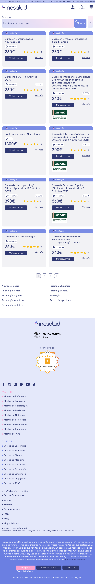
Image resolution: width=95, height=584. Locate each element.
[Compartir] (41, 52)
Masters (8, 505)
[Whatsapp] (21, 384)
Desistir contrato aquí (15, 528)
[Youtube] (28, 384)
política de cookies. (75, 560)
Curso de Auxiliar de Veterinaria (13, 1)
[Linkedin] (15, 384)
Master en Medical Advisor (63, 1)
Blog (6, 519)
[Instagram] (9, 384)
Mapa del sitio (11, 523)
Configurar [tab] (25, 568)
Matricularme (16, 58)
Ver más (39, 58)
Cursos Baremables (14, 495)
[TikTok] (34, 384)
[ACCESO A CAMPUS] (72, 7)
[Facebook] (3, 384)
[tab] (90, 22)
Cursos (7, 500)
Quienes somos (12, 509)
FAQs (6, 514)
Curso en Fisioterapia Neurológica (39, 1)
